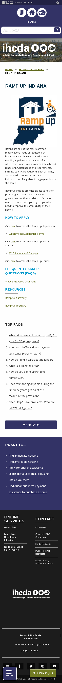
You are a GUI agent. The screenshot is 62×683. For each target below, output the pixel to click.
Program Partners (31, 69)
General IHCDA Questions (42, 536)
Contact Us (40, 527)
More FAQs (31, 424)
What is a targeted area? (24, 366)
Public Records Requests (42, 552)
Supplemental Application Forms (26, 233)
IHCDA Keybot (44, 673)
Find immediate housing (23, 455)
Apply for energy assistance (26, 467)
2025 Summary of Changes (23, 253)
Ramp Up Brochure (15, 305)
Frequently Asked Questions (20, 281)
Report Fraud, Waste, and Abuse (44, 562)
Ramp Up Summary (15, 297)
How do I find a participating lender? (31, 359)
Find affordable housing (23, 462)
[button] (58, 2)
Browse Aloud (31, 638)
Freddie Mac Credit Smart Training (13, 548)
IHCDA (31, 22)
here (13, 226)
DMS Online (10, 527)
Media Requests (43, 543)
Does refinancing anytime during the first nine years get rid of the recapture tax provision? (31, 390)
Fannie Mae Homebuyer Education (10, 537)
